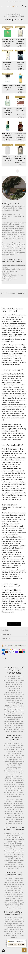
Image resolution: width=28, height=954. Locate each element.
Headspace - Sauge (7, 92)
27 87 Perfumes (7, 164)
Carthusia (7, 49)
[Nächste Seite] (16, 174)
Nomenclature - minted (7, 114)
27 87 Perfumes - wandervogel (7, 161)
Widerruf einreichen (13, 646)
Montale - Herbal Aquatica (19, 92)
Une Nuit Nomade (19, 166)
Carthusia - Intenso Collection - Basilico (7, 45)
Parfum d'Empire (7, 142)
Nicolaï (7, 72)
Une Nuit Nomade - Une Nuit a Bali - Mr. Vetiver (19, 162)
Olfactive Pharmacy (19, 142)
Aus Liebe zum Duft (14, 671)
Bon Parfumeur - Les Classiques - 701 (19, 115)
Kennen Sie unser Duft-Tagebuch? (14, 1)
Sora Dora (19, 72)
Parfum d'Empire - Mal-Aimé (7, 139)
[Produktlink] (7, 42)
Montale (19, 95)
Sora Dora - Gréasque (19, 69)
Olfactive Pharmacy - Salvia (19, 139)
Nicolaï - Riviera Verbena (7, 69)
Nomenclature (7, 117)
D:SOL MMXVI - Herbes (19, 45)
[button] (2, 5)
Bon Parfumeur (19, 119)
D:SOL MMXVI (19, 48)
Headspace (7, 95)
